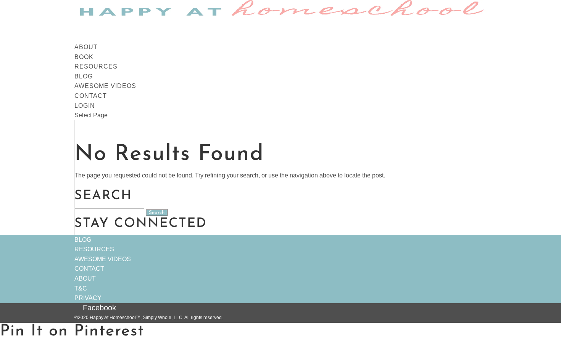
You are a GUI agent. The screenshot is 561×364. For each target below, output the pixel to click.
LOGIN (84, 105)
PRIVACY (88, 298)
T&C (80, 288)
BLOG (83, 76)
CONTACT (90, 96)
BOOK (84, 57)
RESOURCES (96, 66)
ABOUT (86, 47)
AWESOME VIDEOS (105, 86)
